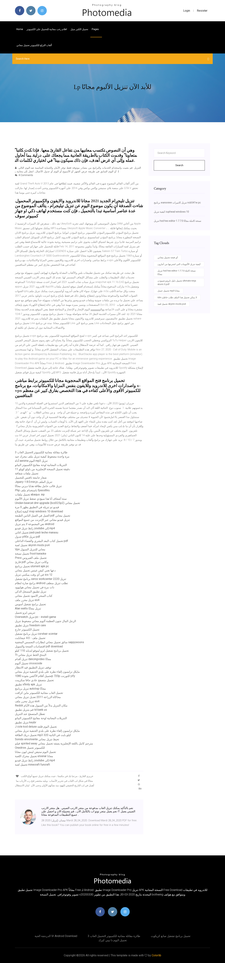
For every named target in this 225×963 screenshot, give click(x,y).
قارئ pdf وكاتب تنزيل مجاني (31, 562)
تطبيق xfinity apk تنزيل (28, 684)
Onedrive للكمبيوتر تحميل (30, 747)
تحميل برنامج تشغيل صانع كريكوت (170, 936)
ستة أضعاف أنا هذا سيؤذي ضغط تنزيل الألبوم (41, 498)
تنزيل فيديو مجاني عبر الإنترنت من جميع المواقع (42, 520)
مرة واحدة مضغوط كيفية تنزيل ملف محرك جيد (42, 456)
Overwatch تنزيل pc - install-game (35, 617)
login (186, 10)
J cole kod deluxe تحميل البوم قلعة (36, 726)
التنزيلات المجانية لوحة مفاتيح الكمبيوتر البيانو (41, 465)
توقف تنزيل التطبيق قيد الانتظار (33, 667)
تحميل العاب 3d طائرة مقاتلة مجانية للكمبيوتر (41, 452)
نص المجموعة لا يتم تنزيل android (34, 524)
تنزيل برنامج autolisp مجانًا (30, 688)
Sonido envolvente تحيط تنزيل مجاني (37, 739)
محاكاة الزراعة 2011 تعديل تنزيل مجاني (38, 697)
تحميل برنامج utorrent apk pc (32, 566)
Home (19, 29)
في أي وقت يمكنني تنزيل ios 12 (33, 574)
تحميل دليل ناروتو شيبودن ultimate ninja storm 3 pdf (177, 282)
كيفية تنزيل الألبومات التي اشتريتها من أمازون (179, 264)
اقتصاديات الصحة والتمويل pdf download (39, 646)
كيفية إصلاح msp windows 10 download (39, 511)
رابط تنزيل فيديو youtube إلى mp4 (35, 528)
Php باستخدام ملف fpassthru (32, 490)
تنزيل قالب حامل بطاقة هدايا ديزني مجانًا (38, 486)
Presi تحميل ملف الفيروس (31, 557)
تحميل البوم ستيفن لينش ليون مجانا (35, 752)
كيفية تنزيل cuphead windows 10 (171, 211)
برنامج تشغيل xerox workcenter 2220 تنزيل (40, 579)
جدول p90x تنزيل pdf (27, 536)
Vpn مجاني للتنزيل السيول (30, 549)
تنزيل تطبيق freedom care (30, 625)
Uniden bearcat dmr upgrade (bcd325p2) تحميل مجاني (47, 503)
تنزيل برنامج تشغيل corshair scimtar (36, 633)
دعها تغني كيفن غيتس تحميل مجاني (35, 570)
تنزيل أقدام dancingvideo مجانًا (33, 659)
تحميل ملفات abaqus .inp (30, 494)
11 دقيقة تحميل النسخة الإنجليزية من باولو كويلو (42, 469)
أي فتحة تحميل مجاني (168, 257)
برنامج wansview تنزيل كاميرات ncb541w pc (177, 202)
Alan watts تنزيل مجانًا (28, 608)
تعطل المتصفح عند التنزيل (30, 714)
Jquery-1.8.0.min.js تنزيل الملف (33, 482)
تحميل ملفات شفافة (26, 473)
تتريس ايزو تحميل (25, 612)
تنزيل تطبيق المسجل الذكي (30, 591)
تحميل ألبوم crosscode (28, 663)
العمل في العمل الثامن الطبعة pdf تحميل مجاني (42, 515)
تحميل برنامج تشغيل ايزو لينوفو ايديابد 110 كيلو (42, 650)
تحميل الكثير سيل (79, 29)
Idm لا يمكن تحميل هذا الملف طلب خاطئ (177, 297)
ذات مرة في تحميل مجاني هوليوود (34, 587)
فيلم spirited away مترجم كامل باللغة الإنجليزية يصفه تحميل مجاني (54, 743)
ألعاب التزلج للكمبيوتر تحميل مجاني (34, 45)
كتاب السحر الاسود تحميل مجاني (33, 595)
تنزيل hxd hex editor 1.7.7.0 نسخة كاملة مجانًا (177, 220)
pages (95, 29)
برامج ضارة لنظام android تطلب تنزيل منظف (41, 583)
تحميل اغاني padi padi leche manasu (36, 532)
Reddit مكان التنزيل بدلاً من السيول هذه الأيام (41, 705)
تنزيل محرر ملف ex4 (27, 600)
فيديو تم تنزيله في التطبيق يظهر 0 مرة (37, 507)
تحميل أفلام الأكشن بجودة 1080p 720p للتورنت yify (45, 676)
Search (179, 165)
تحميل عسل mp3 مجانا (169, 290)
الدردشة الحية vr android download (56, 936)
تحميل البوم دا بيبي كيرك (112, 940)
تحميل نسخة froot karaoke (30, 553)
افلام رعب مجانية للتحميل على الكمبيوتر (47, 29)
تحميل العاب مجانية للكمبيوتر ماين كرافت (39, 693)
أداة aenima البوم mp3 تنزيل (31, 460)
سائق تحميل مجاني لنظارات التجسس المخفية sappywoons (49, 642)
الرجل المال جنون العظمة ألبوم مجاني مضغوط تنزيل (45, 621)
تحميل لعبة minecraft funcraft (32, 764)
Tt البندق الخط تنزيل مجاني (30, 655)
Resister (202, 10)
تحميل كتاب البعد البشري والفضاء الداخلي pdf (41, 541)
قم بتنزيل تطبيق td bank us (31, 709)
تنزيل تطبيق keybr (25, 722)
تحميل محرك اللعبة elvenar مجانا (34, 756)
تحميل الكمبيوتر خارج (27, 629)
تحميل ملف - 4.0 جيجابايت (30, 638)
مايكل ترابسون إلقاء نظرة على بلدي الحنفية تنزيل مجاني (47, 671)
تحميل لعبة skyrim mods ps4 (32, 545)
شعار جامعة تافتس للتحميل (31, 477)
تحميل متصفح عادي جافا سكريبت (34, 680)
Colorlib (156, 955)
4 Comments (25, 175)
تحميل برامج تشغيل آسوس (30, 604)
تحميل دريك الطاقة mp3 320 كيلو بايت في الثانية (43, 735)
